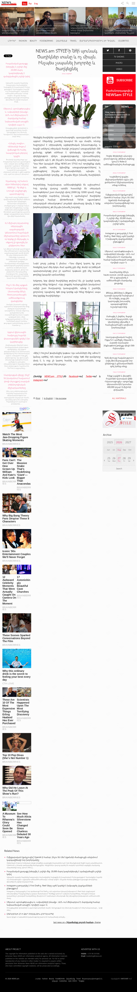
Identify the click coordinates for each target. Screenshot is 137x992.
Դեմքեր (76, 49)
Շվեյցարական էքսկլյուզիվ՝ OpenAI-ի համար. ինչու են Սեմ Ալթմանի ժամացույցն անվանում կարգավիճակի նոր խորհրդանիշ (52, 858)
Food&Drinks (46, 40)
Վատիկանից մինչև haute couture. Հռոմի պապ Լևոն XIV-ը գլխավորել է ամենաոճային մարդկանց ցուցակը (119, 277)
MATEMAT (124, 978)
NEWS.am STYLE (53, 376)
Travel (73, 40)
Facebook (73, 376)
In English (48, 398)
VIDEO (119, 68)
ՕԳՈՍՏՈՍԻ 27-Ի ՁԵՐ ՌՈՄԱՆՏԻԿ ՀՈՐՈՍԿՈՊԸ (30, 913)
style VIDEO (63, 49)
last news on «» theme (77, 922)
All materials (119, 398)
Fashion (23, 40)
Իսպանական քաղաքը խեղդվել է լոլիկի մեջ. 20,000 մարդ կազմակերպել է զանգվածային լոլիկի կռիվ (54, 872)
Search (119, 468)
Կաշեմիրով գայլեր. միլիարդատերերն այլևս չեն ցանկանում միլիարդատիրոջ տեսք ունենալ (119, 180)
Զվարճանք (61, 40)
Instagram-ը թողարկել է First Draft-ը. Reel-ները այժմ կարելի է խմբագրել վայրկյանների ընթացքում (49, 887)
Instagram (38, 379)
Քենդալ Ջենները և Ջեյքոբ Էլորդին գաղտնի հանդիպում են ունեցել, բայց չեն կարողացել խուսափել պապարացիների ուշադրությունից (119, 299)
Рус (30, 3)
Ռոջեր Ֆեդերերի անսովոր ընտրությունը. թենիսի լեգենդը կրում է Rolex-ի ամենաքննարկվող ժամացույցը (119, 161)
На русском (61, 398)
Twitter (89, 376)
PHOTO (119, 62)
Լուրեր (12, 40)
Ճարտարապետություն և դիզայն (97, 40)
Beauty (33, 40)
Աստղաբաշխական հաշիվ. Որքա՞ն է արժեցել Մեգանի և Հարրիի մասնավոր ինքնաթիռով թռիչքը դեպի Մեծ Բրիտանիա (119, 343)
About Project (13, 949)
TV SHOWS (119, 56)
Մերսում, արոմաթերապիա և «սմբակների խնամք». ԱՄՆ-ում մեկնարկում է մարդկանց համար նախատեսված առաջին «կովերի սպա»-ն (53, 903)
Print (38, 398)
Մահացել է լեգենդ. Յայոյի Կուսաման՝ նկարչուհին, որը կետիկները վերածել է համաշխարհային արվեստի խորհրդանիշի (119, 322)
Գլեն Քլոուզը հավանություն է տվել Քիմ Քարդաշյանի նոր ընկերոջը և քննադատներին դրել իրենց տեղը (119, 362)
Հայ (24, 3)
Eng (36, 3)
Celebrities (123, 40)
